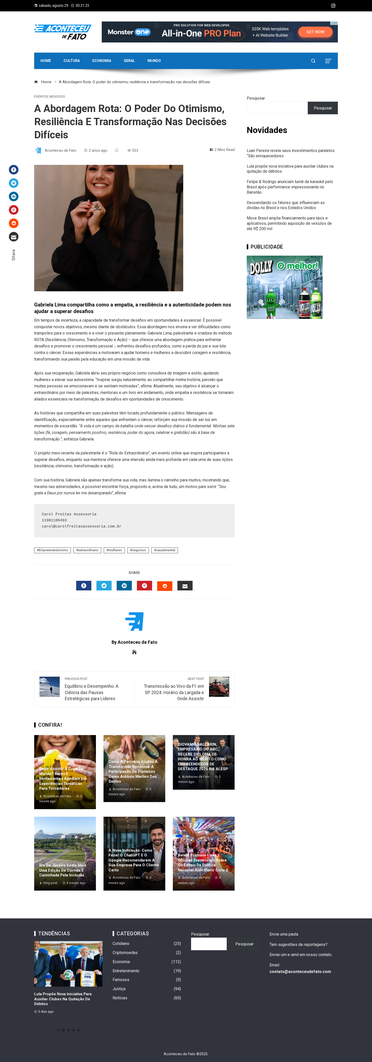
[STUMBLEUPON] (164, 586)
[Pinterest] (13, 210)
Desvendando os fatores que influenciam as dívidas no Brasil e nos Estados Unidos (286, 205)
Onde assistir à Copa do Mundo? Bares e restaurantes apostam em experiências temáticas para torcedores (63, 778)
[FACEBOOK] (83, 585)
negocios (139, 550)
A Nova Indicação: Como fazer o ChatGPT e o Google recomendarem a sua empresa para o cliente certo (134, 860)
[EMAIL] (185, 585)
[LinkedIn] (13, 196)
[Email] (13, 236)
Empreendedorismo (53, 550)
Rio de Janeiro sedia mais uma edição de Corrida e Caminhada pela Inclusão (62, 870)
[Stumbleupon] (13, 223)
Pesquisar (256, 98)
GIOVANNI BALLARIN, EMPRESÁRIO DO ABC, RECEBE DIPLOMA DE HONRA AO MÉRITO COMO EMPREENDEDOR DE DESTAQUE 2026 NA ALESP (203, 756)
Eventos (41, 96)
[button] (58, 1030)
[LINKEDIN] (124, 585)
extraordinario (88, 550)
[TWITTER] (104, 585)
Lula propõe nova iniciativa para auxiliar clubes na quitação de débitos (63, 999)
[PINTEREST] (144, 585)
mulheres (115, 550)
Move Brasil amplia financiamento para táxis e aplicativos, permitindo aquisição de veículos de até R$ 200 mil (289, 223)
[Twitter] (13, 183)
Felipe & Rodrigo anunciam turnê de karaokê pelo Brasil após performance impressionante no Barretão (290, 187)
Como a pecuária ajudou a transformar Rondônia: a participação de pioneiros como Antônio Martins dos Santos (133, 771)
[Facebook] (13, 169)
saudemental (165, 550)
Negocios (57, 96)
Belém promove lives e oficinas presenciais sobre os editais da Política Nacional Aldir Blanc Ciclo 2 (203, 862)
